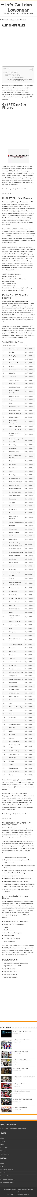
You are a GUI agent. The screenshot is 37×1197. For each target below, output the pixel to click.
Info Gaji (8, 19)
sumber (21, 290)
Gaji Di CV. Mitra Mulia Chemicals (22, 1031)
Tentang (2, 1141)
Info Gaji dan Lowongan (18, 7)
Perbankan (3, 1173)
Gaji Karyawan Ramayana (20, 1107)
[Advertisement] (18, 47)
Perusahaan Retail (5, 1176)
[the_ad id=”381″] (7, 193)
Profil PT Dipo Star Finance (13, 74)
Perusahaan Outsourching (7, 1179)
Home (3, 19)
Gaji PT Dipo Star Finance (11, 72)
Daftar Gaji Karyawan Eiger (20, 1068)
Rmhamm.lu (14, 1189)
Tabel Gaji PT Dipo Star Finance (18, 77)
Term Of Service (4, 1154)
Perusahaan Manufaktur (7, 1182)
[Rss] (18, 1192)
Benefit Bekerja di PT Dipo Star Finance (18, 80)
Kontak (2, 1144)
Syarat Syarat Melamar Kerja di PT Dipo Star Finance (21, 79)
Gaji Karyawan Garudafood (20, 1051)
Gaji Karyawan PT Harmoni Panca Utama (24, 1076)
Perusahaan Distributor (6, 1169)
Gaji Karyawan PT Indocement (21, 1039)
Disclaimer (3, 1151)
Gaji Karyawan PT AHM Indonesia (22, 1099)
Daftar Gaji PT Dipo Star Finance (15, 76)
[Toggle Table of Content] (29, 69)
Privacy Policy (4, 1147)
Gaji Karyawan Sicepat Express (21, 1091)
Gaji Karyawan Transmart (20, 1084)
